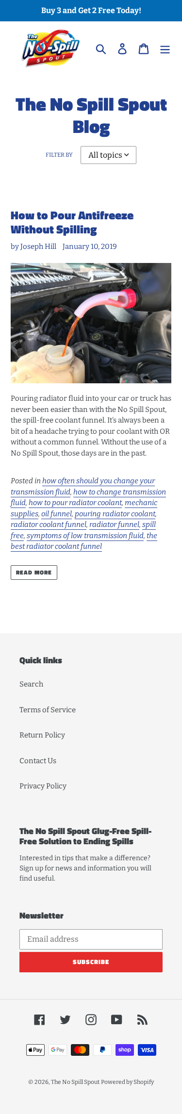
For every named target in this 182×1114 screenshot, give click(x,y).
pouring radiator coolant (115, 513)
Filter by (59, 154)
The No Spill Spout (75, 1082)
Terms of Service (47, 709)
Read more (34, 572)
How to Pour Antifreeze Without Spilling (72, 222)
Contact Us (37, 760)
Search (31, 684)
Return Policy (42, 735)
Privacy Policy (42, 786)
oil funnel (56, 513)
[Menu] (165, 48)
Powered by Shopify (127, 1082)
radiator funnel (114, 524)
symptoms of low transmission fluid (85, 535)
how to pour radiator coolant (75, 502)
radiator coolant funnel (48, 524)
